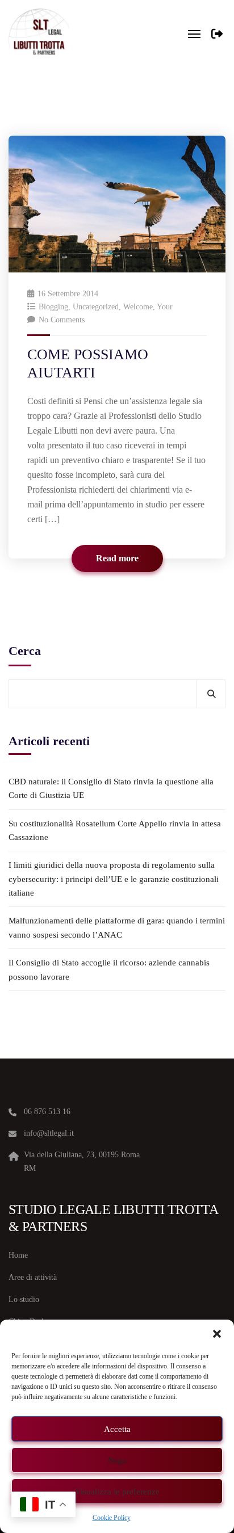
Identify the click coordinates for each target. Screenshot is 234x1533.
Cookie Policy (112, 1518)
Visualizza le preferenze (117, 1491)
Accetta (117, 1429)
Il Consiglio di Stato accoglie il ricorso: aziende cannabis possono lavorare (109, 969)
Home (18, 1255)
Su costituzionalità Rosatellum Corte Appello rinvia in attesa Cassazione (115, 830)
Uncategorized (96, 307)
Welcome (138, 307)
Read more (117, 558)
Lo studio (24, 1299)
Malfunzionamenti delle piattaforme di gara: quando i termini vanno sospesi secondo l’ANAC (117, 927)
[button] (217, 1333)
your (165, 307)
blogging (53, 307)
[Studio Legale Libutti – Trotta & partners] (39, 34)
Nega (117, 1460)
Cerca (25, 651)
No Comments (62, 320)
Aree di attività (33, 1277)
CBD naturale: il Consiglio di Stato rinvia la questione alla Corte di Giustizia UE (111, 788)
